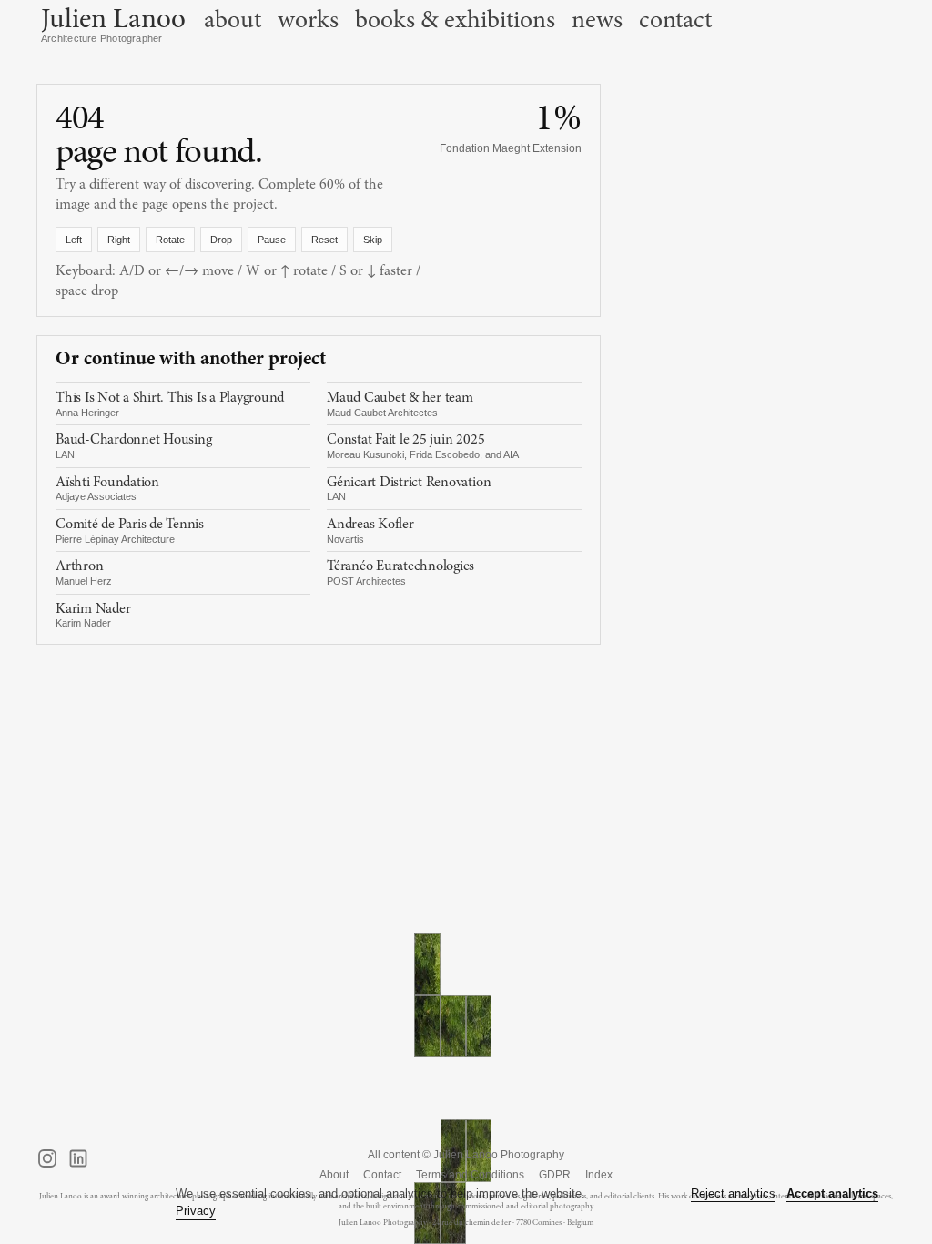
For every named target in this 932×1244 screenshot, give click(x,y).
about (232, 20)
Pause (272, 239)
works (308, 20)
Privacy (196, 1211)
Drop (221, 239)
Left (74, 239)
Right (118, 239)
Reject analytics (733, 1193)
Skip (372, 239)
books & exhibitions (455, 20)
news (597, 20)
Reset (324, 239)
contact (675, 20)
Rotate (170, 239)
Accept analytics (832, 1193)
